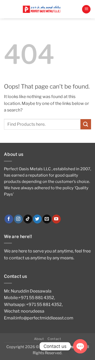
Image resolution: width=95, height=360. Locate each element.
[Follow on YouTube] (56, 219)
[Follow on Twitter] (37, 219)
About (39, 339)
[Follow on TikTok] (27, 219)
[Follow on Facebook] (8, 219)
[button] (86, 9)
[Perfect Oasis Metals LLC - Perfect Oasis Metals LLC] (43, 9)
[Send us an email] (46, 219)
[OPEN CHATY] (80, 346)
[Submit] (85, 124)
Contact (54, 339)
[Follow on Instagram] (18, 219)
